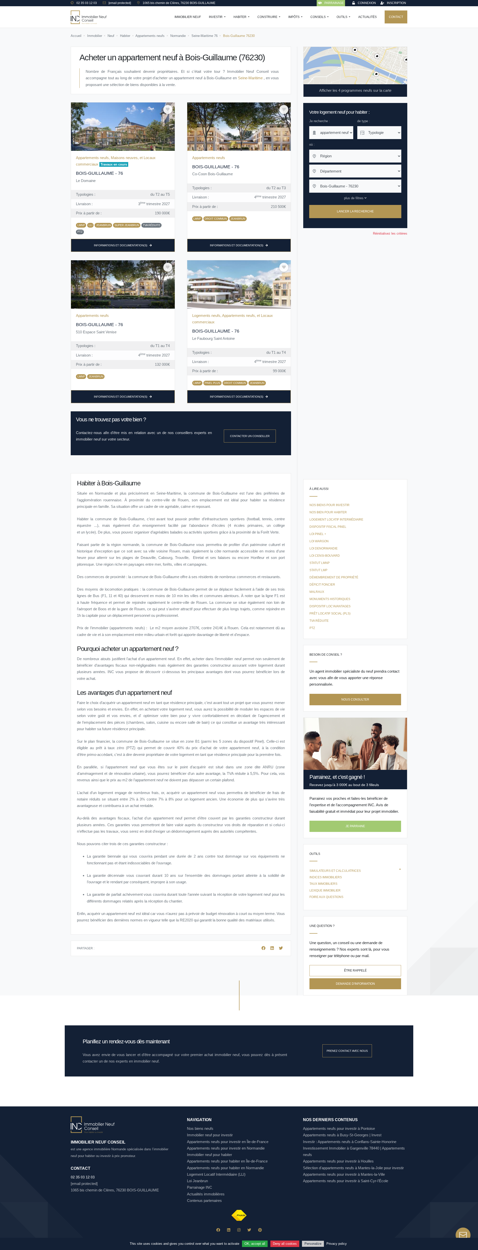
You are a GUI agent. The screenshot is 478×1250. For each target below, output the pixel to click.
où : (312, 144)
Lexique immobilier (325, 890)
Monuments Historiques (329, 599)
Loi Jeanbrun (197, 1181)
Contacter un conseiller (250, 436)
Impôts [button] (294, 17)
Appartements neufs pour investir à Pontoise (339, 1128)
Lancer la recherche (355, 211)
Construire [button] (267, 17)
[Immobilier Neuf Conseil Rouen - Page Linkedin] (228, 1230)
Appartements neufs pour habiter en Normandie (225, 1168)
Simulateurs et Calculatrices (335, 871)
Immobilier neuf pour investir (210, 1135)
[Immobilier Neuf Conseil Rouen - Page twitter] (249, 1230)
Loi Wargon (319, 541)
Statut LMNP (319, 563)
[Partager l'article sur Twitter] (281, 948)
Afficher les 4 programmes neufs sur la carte (355, 90)
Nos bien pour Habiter (328, 512)
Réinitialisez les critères (390, 233)
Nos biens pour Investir (329, 505)
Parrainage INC (199, 1187)
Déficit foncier (322, 584)
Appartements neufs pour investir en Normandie (226, 1148)
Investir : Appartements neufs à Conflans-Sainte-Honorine (349, 1142)
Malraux (316, 592)
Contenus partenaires (204, 1200)
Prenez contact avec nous (347, 1050)
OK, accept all (254, 1244)
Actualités (367, 17)
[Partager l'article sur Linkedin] (272, 948)
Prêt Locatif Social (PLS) (330, 613)
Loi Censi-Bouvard (324, 555)
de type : (363, 121)
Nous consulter (355, 699)
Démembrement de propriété (333, 577)
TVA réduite (319, 621)
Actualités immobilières (206, 1194)
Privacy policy (336, 1244)
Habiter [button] (240, 17)
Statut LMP (318, 570)
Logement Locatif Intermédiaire (336, 519)
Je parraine (355, 826)
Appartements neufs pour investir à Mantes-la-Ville (344, 1174)
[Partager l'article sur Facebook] (263, 948)
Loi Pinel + (317, 534)
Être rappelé (355, 970)
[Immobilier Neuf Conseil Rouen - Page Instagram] (238, 1230)
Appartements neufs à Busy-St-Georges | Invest (342, 1135)
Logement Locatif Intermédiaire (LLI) (216, 1174)
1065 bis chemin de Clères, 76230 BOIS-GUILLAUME (115, 1190)
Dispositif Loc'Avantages (330, 606)
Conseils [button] (318, 17)
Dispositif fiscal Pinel (327, 527)
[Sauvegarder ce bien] (167, 109)
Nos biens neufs (200, 1128)
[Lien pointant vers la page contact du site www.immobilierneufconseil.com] (463, 1235)
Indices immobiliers (325, 877)
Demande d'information (355, 983)
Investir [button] (216, 17)
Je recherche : (319, 121)
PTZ (312, 628)
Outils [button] (342, 17)
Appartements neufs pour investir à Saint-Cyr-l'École (345, 1181)
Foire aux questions (326, 897)
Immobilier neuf (188, 17)
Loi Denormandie (323, 548)
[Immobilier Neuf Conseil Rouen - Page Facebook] (218, 1230)
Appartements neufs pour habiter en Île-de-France (227, 1161)
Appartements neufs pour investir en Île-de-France (227, 1142)
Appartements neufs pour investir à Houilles (338, 1161)
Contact (396, 17)
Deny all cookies (285, 1244)
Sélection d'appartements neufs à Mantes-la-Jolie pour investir (353, 1168)
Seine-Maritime (251, 78)
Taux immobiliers (323, 884)
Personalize (312, 1244)
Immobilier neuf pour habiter (209, 1155)
